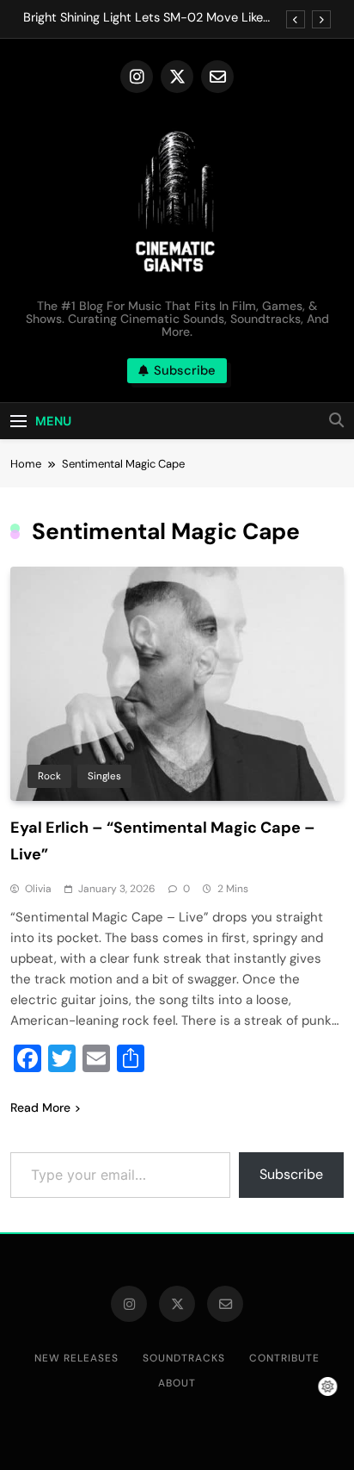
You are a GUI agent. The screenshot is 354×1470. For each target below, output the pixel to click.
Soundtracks (184, 1358)
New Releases (76, 1358)
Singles (104, 776)
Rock (49, 776)
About (177, 1383)
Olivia (38, 889)
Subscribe (291, 1174)
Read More (40, 1107)
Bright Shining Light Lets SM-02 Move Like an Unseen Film (143, 18)
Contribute (284, 1358)
